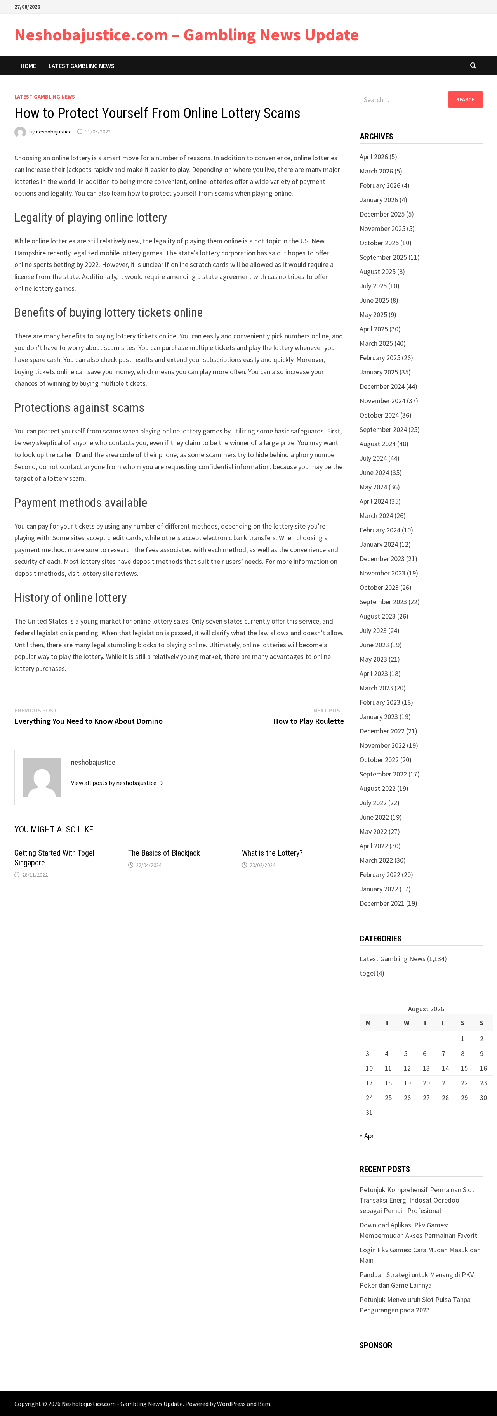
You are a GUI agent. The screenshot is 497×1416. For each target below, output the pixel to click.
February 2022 (380, 874)
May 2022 (373, 831)
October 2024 (379, 415)
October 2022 (379, 759)
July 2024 (373, 458)
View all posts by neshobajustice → (117, 783)
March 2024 (376, 515)
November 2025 (382, 228)
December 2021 (382, 903)
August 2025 (378, 271)
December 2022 (382, 730)
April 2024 (374, 501)
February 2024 (380, 529)
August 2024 (378, 443)
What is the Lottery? (272, 853)
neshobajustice (54, 131)
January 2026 (379, 199)
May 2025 (373, 314)
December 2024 (382, 386)
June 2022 (374, 817)
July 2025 (373, 285)
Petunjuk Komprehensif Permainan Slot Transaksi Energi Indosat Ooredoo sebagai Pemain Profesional (417, 1200)
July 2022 (373, 802)
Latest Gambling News (82, 65)
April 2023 (374, 673)
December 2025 (382, 214)
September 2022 (383, 774)
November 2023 (382, 572)
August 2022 (378, 788)
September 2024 (383, 429)
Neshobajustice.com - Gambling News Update (122, 1403)
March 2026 (376, 170)
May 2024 (373, 486)
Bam (264, 1403)
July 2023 (373, 630)
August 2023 (378, 616)
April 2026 (374, 156)
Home (28, 65)
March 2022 (376, 860)
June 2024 (374, 472)
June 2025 (374, 300)
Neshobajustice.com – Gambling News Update (186, 34)
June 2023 (374, 644)
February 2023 (380, 702)
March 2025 (376, 343)
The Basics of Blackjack (164, 853)
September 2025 (383, 257)
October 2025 (379, 242)
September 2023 (383, 601)
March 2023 (376, 687)
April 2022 (374, 845)
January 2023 (379, 716)
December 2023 (382, 558)
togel (367, 973)
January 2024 (379, 544)
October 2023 (379, 587)
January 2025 (379, 371)
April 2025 (374, 328)
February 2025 (380, 357)
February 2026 (380, 185)
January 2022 (379, 888)
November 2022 (382, 745)
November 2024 (382, 400)
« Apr (367, 1135)
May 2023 (373, 659)
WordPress (231, 1403)
